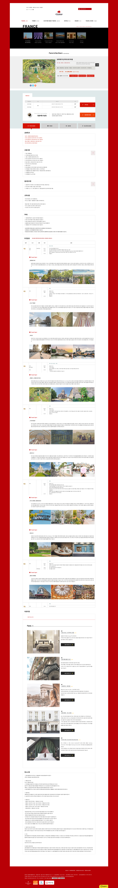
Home (78, 26)
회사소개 (37, 7)
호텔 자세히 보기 (68, 644)
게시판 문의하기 (82, 75)
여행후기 (41, 7)
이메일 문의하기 (91, 75)
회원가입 (34, 7)
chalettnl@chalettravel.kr (32, 878)
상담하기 (105, 886)
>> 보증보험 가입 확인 (61, 878)
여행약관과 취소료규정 (80, 870)
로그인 (27, 7)
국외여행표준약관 (72, 870)
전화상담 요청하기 (74, 75)
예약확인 (30, 7)
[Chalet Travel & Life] (59, 13)
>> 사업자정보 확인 (54, 878)
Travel (80, 26)
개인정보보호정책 (88, 870)
